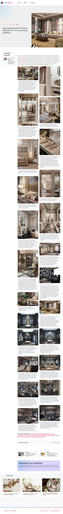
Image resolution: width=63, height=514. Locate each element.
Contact (32, 2)
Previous (56, 476)
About (25, 2)
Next (59, 476)
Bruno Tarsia (46, 314)
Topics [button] (5, 510)
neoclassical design (22, 58)
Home (19, 2)
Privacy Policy (13, 510)
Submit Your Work (55, 510)
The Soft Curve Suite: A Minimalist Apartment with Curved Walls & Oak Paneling (11, 61)
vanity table (28, 351)
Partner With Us (44, 510)
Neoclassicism (23, 63)
